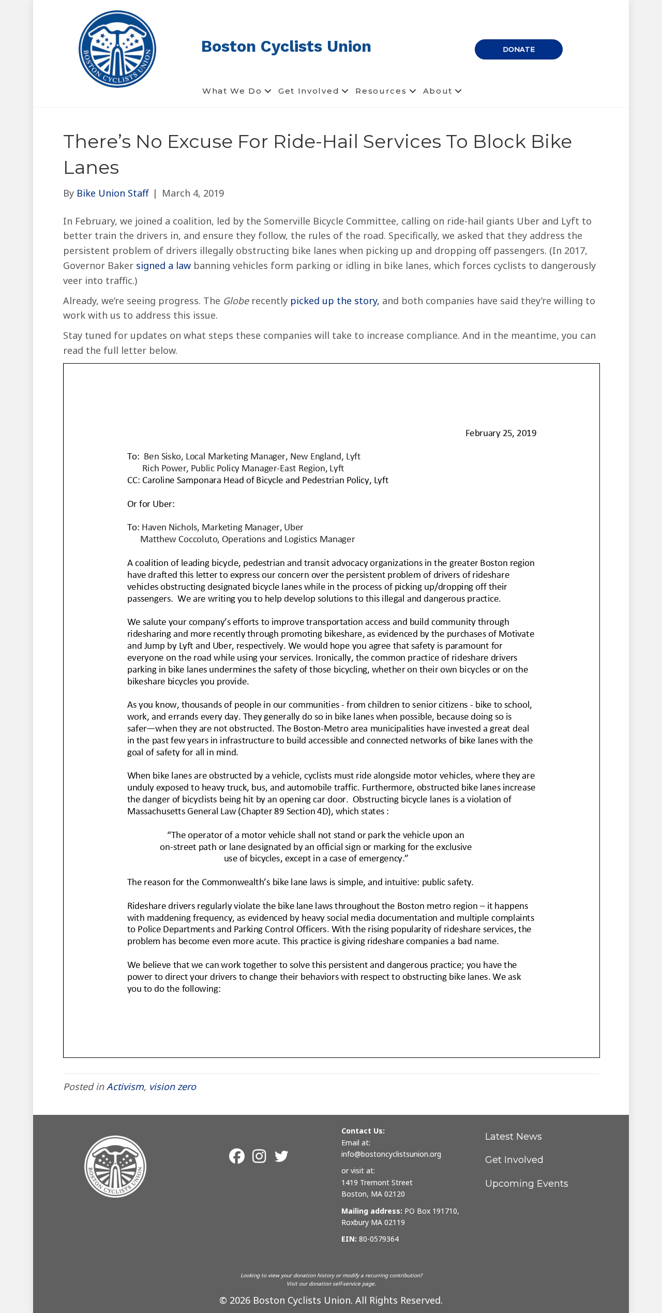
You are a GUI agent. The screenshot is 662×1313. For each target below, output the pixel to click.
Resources (381, 91)
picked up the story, (335, 300)
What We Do (232, 91)
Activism (125, 1086)
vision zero (172, 1086)
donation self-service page (341, 1283)
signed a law (163, 265)
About (438, 91)
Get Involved (308, 91)
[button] (268, 91)
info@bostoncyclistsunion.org (391, 1154)
